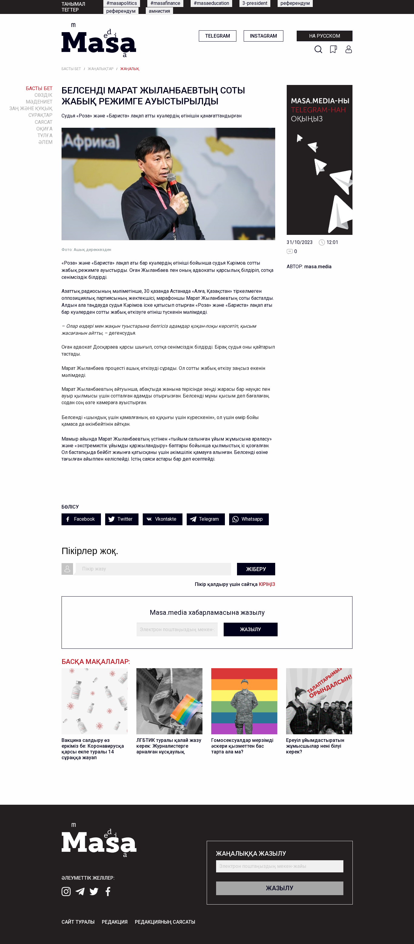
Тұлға (45, 135)
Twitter (124, 519)
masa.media (318, 266)
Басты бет (71, 69)
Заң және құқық (30, 108)
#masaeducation (211, 3)
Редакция (115, 922)
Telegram (217, 36)
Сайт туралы (78, 922)
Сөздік (43, 95)
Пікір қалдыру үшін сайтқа (235, 584)
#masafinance (165, 3)
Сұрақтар (40, 115)
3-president (254, 3)
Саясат (43, 122)
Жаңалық (129, 69)
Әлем (45, 142)
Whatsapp (251, 519)
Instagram (263, 36)
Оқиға (44, 129)
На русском (324, 36)
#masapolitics (121, 3)
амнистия (159, 11)
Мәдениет (39, 102)
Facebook (84, 519)
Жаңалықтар (100, 69)
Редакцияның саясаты (165, 922)
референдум (295, 3)
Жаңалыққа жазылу (251, 853)
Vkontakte (165, 519)
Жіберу (256, 569)
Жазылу (250, 629)
